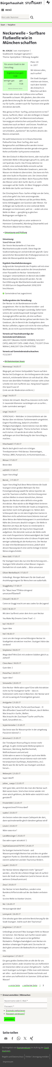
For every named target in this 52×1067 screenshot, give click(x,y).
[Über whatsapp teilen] (18, 1038)
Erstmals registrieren (15, 1010)
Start (3, 25)
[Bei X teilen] (25, 1038)
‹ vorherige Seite (29, 985)
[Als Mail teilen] (6, 1038)
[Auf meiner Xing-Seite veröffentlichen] (31, 1038)
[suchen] (31, 17)
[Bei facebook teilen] (12, 1038)
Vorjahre (11, 25)
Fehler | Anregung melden (37, 1057)
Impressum (8, 1062)
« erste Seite (14, 985)
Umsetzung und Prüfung (16, 232)
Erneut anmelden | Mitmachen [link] (16, 995)
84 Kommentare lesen (15, 361)
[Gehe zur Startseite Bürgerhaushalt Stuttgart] (25, 2)
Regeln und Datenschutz (13, 1057)
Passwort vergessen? (15, 1014)
